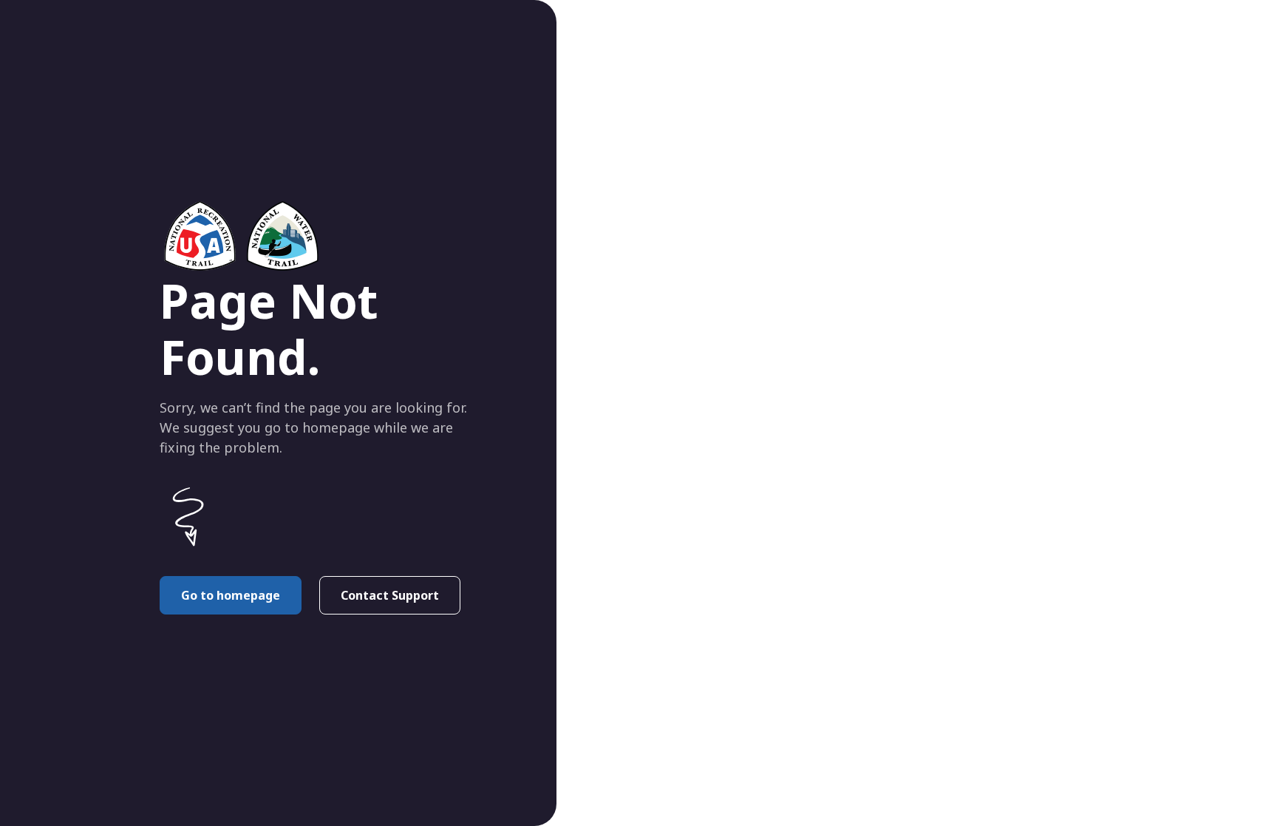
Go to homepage (230, 595)
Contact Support (390, 595)
